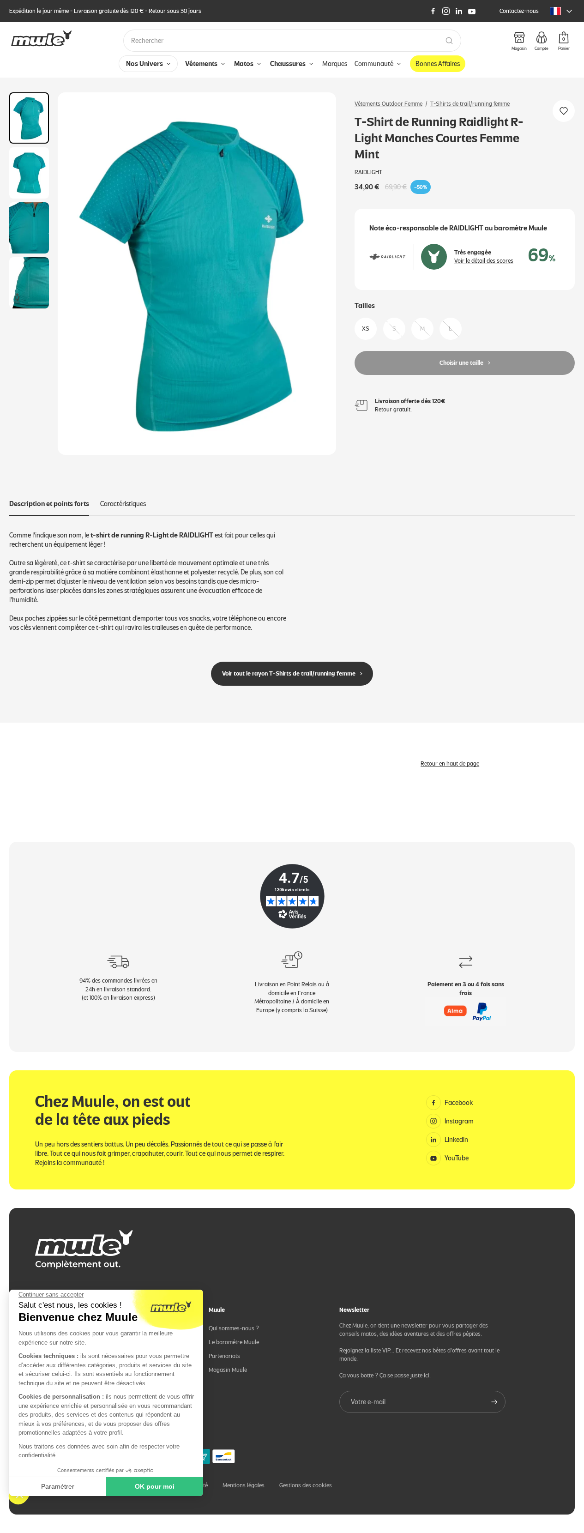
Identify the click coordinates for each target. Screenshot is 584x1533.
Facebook (459, 1102)
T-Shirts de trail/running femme (470, 104)
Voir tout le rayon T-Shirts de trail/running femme (288, 673)
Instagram (459, 1121)
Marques (334, 63)
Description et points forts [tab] (49, 503)
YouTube (457, 1158)
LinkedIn (456, 1139)
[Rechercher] (449, 40)
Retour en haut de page (450, 763)
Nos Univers (144, 63)
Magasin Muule (228, 1370)
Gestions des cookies (305, 1485)
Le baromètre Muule (234, 1342)
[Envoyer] (494, 1402)
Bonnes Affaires (437, 63)
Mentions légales (244, 1485)
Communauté (374, 63)
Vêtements (201, 63)
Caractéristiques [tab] (123, 503)
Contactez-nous (519, 11)
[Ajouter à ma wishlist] (564, 111)
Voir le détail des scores (483, 261)
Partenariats (224, 1356)
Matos (243, 63)
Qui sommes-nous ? (234, 1328)
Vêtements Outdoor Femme (388, 104)
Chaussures (288, 63)
